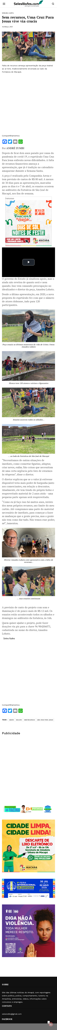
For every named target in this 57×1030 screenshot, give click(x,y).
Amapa (11, 720)
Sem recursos (29, 720)
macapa (19, 720)
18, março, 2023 (7, 27)
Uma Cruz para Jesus (45, 720)
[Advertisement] (28, 104)
